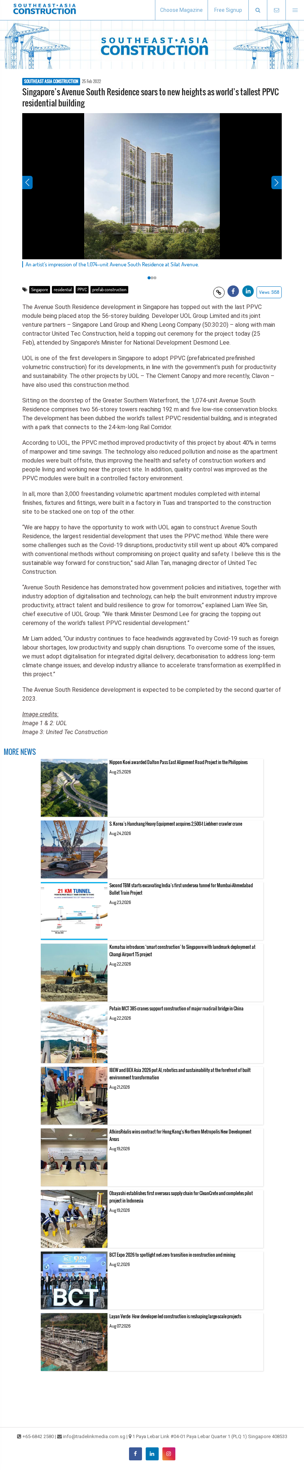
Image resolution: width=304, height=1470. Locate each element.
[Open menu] (294, 10)
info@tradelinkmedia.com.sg (94, 1436)
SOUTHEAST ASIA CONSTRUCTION (51, 81)
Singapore (39, 289)
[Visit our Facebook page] (135, 1453)
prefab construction (109, 289)
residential (63, 289)
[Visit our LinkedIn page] (152, 1453)
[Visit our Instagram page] (168, 1453)
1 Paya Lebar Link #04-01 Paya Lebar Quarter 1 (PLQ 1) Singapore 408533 (209, 1436)
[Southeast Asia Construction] (44, 10)
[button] (257, 10)
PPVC (82, 289)
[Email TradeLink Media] (276, 10)
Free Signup (228, 10)
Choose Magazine (181, 10)
